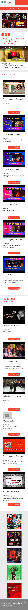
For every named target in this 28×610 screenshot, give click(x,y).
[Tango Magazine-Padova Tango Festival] (14, 88)
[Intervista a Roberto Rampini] (14, 315)
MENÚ (12, 8)
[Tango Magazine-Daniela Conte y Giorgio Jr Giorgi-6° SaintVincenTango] (14, 445)
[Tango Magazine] (14, 350)
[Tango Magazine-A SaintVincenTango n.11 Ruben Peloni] (14, 229)
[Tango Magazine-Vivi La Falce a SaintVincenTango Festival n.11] (14, 158)
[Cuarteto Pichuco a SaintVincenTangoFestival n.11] (14, 264)
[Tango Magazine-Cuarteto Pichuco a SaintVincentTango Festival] (14, 123)
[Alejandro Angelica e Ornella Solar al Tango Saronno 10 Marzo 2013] (14, 385)
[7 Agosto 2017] (14, 415)
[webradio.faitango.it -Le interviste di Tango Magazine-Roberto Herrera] (14, 480)
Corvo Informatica (22, 607)
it (26, 2)
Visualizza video (14, 112)
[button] (14, 88)
